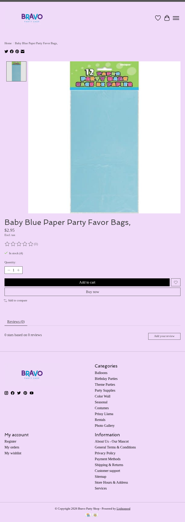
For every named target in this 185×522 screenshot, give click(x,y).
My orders (12, 447)
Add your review (164, 336)
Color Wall (102, 396)
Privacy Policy (105, 453)
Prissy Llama (104, 414)
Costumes (102, 408)
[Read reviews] (19, 244)
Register (10, 441)
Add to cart (87, 282)
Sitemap (100, 476)
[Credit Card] (88, 515)
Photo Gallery (105, 425)
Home (8, 43)
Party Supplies (105, 390)
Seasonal (101, 402)
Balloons (101, 373)
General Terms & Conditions (115, 447)
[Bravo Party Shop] (32, 18)
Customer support (107, 471)
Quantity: (10, 262)
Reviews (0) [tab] (16, 321)
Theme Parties (105, 384)
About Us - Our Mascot (112, 441)
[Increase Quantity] (18, 270)
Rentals (100, 420)
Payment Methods (107, 459)
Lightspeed (123, 508)
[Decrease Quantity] (9, 270)
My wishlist (13, 453)
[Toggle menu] (175, 18)
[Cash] (95, 515)
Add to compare (17, 300)
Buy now (92, 292)
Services (101, 488)
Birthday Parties (106, 379)
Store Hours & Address (111, 482)
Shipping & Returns (109, 465)
